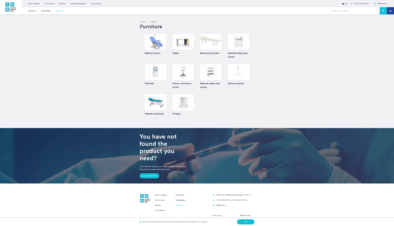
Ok (246, 222)
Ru (346, 4)
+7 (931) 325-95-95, (223, 200)
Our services (49, 4)
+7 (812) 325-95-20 (239, 200)
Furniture (179, 205)
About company (34, 4)
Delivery (62, 4)
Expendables (46, 11)
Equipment (32, 11)
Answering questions (78, 4)
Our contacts (96, 4)
